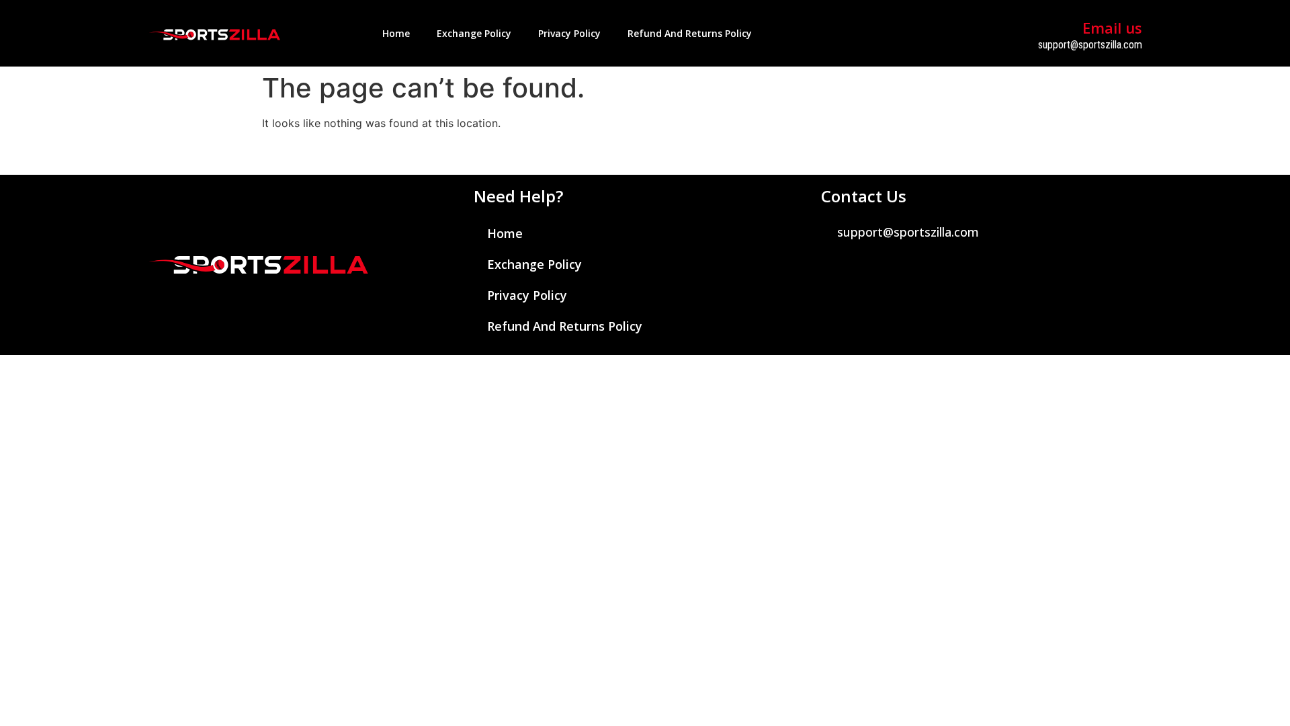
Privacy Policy (569, 33)
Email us (1112, 27)
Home (396, 33)
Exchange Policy (474, 33)
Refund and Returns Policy (690, 33)
